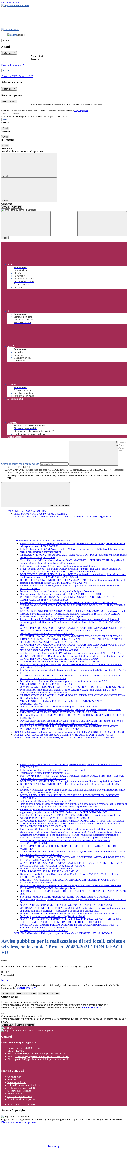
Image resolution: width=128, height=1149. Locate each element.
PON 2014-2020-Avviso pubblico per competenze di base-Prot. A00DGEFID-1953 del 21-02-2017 (63, 933)
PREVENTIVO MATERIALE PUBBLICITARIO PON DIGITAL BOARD (58, 712)
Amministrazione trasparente (21, 1099)
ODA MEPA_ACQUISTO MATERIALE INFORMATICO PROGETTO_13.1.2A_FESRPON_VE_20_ (73, 687)
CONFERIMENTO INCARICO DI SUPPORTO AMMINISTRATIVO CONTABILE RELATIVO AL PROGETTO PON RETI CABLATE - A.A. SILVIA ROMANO (72, 864)
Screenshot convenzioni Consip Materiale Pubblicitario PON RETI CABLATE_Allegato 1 (65, 896)
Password (35, 59)
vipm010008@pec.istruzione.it (41, 1059)
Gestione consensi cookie (19, 1096)
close (4, 238)
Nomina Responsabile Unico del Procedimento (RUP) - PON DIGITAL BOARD (60, 594)
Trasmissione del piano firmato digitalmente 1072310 (46, 773)
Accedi (5, 40)
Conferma (16, 207)
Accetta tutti (49, 994)
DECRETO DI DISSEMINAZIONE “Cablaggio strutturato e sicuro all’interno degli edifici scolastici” (70, 781)
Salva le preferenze (25, 1025)
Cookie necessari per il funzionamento (20, 1016)
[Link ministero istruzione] (15, 5)
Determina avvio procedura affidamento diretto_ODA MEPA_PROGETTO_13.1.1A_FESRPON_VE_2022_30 (49, 870)
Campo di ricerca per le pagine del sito (20, 464)
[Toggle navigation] (26, 223)
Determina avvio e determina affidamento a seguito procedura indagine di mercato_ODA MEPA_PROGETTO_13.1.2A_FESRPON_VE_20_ (63, 682)
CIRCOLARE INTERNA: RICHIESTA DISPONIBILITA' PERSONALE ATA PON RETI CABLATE (72, 820)
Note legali (12, 1079)
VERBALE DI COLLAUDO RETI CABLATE (44, 930)
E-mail (34, 104)
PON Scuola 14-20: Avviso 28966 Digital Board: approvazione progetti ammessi (60, 566)
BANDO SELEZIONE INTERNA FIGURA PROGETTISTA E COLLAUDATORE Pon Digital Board (72, 611)
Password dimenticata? (12, 65)
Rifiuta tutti (26, 994)
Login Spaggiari (81, 110)
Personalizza (8, 994)
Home (121, 442)
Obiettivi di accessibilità (19, 1090)
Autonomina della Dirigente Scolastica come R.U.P (45, 801)
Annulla (5, 207)
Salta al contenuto (10, 2)
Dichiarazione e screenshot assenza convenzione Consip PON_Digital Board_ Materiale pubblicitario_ (70, 709)
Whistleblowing (15, 1093)
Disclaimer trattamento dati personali (19, 1122)
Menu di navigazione (59, 505)
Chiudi (5, 128)
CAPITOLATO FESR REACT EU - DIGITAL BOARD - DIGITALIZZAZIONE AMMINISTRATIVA (72, 695)
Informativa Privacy (17, 1082)
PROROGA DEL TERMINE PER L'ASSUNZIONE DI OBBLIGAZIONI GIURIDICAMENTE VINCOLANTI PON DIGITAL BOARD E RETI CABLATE (69, 727)
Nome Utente (37, 56)
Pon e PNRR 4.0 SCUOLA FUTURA (26, 511)
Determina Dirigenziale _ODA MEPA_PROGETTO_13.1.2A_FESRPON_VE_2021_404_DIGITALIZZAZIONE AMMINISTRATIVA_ (62, 701)
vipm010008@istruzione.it (40, 1053)
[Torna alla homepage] (64, 210)
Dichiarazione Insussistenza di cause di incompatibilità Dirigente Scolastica (57, 591)
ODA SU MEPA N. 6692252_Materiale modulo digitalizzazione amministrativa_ (60, 706)
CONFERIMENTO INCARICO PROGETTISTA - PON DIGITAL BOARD (59, 658)
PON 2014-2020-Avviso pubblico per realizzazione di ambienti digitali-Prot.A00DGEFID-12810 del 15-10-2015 (69, 732)
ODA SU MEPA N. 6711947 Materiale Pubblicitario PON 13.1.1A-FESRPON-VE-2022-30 (66, 905)
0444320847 (18, 1050)
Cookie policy (14, 1076)
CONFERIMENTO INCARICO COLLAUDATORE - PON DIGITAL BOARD (61, 661)
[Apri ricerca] (102, 223)
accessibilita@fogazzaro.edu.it (42, 1056)
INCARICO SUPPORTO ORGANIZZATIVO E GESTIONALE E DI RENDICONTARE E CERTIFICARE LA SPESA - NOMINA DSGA (67, 598)
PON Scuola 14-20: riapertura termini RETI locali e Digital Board (52, 770)
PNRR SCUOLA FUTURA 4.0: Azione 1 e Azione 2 (40, 513)
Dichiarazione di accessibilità (21, 1088)
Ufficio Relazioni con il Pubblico (23, 1085)
